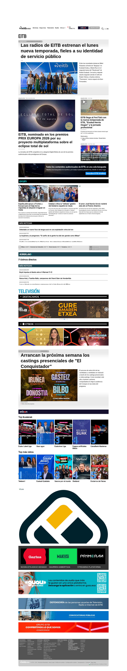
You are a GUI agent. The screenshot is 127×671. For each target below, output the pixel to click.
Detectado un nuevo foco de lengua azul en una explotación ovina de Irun (46, 230)
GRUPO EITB (94, 27)
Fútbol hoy (46, 641)
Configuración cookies (71, 662)
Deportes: (47, 640)
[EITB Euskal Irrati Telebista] (25, 27)
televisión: (22, 640)
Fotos (58, 643)
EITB (22, 36)
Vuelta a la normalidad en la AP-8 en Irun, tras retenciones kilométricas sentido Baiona (50, 242)
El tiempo (71, 641)
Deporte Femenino (48, 650)
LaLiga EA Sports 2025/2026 (50, 643)
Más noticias (25, 223)
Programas (30, 650)
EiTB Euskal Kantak (32, 649)
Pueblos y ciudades (74, 648)
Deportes (42, 28)
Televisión (50, 28)
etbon (29, 324)
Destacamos (30, 296)
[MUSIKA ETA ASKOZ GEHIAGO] (35, 556)
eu (105, 29)
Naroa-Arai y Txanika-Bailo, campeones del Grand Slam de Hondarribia (45, 278)
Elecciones (71, 644)
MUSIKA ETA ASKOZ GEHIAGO (34, 567)
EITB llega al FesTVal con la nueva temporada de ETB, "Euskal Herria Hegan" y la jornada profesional (93, 122)
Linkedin (82, 648)
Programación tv (23, 641)
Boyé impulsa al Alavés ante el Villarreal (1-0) (35, 272)
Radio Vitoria (30, 644)
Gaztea (29, 646)
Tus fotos (95, 247)
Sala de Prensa (72, 649)
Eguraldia (39, 649)
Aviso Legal (51, 662)
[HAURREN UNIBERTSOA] (63, 556)
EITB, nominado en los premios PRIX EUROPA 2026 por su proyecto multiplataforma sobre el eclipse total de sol (45, 140)
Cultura (39, 646)
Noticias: (40, 640)
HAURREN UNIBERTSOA (59, 567)
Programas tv (22, 643)
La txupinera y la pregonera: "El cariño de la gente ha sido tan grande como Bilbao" (49, 236)
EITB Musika (30, 647)
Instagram (83, 645)
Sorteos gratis (72, 643)
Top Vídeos (60, 641)
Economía (39, 643)
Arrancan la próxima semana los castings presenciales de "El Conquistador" (55, 361)
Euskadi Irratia (31, 641)
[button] (59, 319)
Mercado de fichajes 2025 (49, 649)
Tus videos (95, 249)
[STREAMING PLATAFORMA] (91, 556)
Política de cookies (60, 662)
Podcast (29, 652)
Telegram (83, 646)
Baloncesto (46, 655)
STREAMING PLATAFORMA (89, 567)
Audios (59, 644)
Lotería (70, 646)
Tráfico (70, 642)
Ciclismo (45, 653)
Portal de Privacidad (43, 662)
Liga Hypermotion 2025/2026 (50, 646)
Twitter (82, 643)
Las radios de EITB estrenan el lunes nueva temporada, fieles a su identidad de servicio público (62, 51)
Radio (57, 28)
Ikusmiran (39, 647)
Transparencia (81, 662)
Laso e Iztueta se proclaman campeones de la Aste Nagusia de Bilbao (44, 284)
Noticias (35, 28)
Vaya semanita (22, 646)
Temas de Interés (73, 647)
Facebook (83, 641)
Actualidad (39, 641)
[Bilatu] (103, 29)
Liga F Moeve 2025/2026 (49, 644)
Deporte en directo (48, 658)
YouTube (83, 649)
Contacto (87, 662)
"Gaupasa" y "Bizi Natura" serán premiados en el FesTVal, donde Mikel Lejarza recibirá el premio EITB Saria (95, 157)
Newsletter (83, 640)
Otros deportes (47, 657)
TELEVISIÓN (29, 291)
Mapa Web (93, 662)
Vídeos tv (21, 644)
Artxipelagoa (30, 653)
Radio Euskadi (31, 643)
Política (39, 644)
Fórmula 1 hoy (47, 647)
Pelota (45, 652)
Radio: (29, 640)
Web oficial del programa (28, 403)
